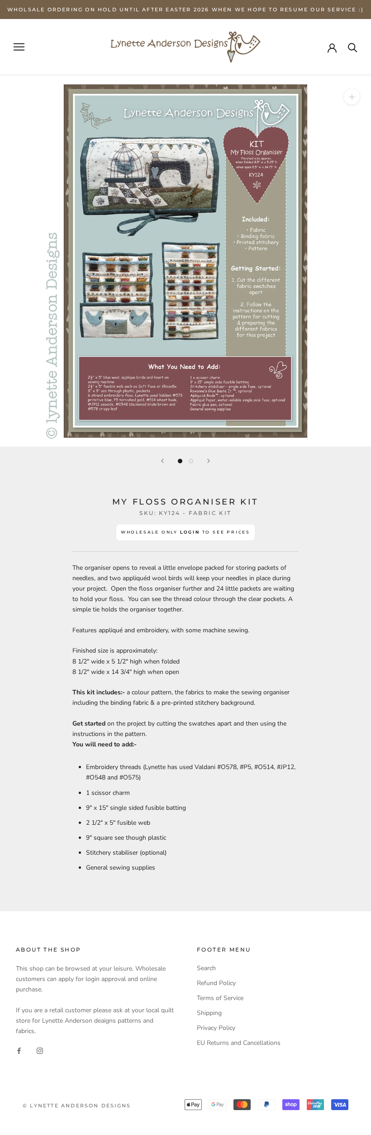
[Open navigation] (19, 47)
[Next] (208, 461)
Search (206, 968)
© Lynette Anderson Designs (77, 1105)
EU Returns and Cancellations (239, 1043)
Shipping (209, 1013)
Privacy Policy (216, 1028)
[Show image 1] (180, 461)
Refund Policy (216, 983)
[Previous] (162, 461)
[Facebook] (19, 1050)
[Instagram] (40, 1050)
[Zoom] (352, 97)
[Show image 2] (191, 461)
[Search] (352, 47)
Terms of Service (220, 998)
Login (190, 531)
